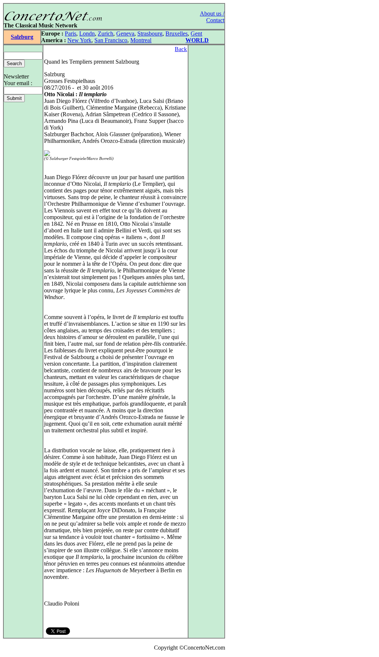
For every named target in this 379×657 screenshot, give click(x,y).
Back (181, 49)
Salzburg (22, 37)
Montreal (140, 40)
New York (79, 40)
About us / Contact (212, 16)
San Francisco (110, 40)
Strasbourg (149, 33)
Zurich (105, 33)
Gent (196, 33)
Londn (87, 33)
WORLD (197, 40)
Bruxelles (176, 33)
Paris (70, 33)
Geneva (125, 33)
